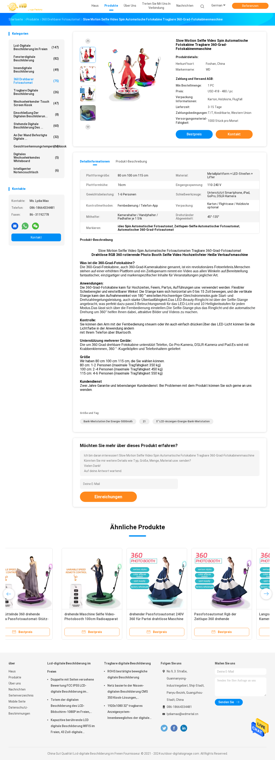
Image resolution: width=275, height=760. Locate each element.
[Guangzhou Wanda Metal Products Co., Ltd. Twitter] (164, 728)
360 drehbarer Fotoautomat (36, 80)
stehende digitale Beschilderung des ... (36, 125)
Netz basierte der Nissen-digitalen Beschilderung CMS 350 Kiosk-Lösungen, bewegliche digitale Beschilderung (127, 692)
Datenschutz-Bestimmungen (19, 710)
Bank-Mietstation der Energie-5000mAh (108, 421)
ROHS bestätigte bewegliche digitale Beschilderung (127, 674)
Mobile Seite (17, 701)
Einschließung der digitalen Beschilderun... (36, 114)
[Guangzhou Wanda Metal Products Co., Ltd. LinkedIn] (183, 728)
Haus (12, 671)
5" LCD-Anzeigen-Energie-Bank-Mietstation (183, 421)
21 (144, 421)
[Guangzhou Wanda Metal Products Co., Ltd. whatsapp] (25, 225)
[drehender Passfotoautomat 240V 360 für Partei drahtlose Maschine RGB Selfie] (104, 578)
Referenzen (250, 6)
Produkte (15, 677)
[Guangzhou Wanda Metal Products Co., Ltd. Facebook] (173, 728)
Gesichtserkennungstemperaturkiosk (37, 146)
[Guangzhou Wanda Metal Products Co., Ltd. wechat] (35, 225)
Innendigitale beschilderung (36, 69)
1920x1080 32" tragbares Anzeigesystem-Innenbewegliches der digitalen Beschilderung (129, 712)
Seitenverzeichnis (21, 695)
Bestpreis (194, 134)
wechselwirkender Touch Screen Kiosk (36, 103)
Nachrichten (17, 689)
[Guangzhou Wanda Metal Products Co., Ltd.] (25, 6)
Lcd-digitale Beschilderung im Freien (36, 47)
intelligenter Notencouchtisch (36, 170)
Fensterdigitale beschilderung (36, 58)
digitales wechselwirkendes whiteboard (36, 157)
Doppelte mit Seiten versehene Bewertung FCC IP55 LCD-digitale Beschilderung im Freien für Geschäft (72, 686)
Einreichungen (108, 496)
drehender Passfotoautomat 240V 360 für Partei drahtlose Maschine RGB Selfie (103, 619)
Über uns (15, 683)
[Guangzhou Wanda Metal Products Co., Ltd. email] (14, 225)
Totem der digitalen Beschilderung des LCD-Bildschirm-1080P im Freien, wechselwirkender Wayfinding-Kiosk (72, 706)
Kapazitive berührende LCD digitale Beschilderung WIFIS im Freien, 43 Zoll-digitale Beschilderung (73, 726)
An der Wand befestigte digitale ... (36, 136)
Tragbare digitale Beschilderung (36, 92)
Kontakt (36, 237)
